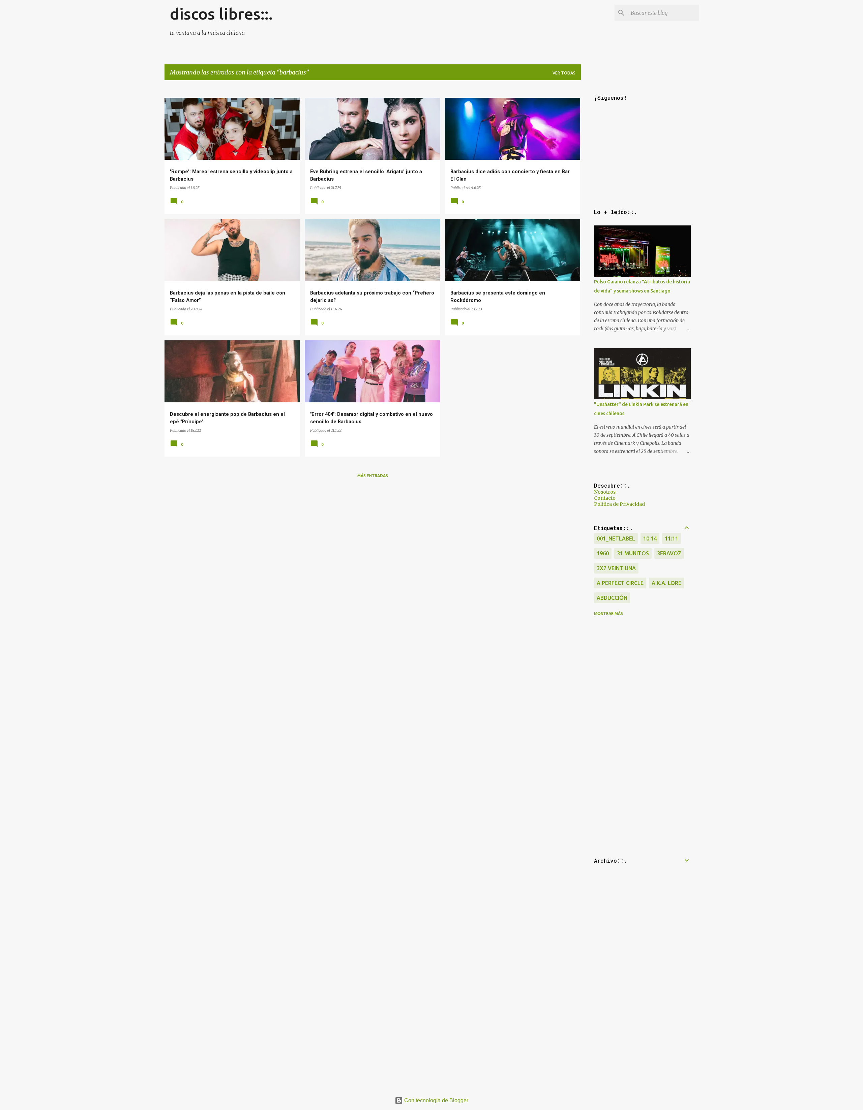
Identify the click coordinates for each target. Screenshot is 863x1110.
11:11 (671, 538)
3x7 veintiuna (616, 568)
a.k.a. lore (666, 583)
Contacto (605, 498)
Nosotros (605, 492)
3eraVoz (669, 553)
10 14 (650, 538)
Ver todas (564, 73)
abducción (612, 598)
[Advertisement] (367, 531)
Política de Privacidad (619, 504)
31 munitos (633, 553)
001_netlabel (616, 538)
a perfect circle (620, 583)
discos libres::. (221, 14)
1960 (603, 553)
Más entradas (372, 475)
